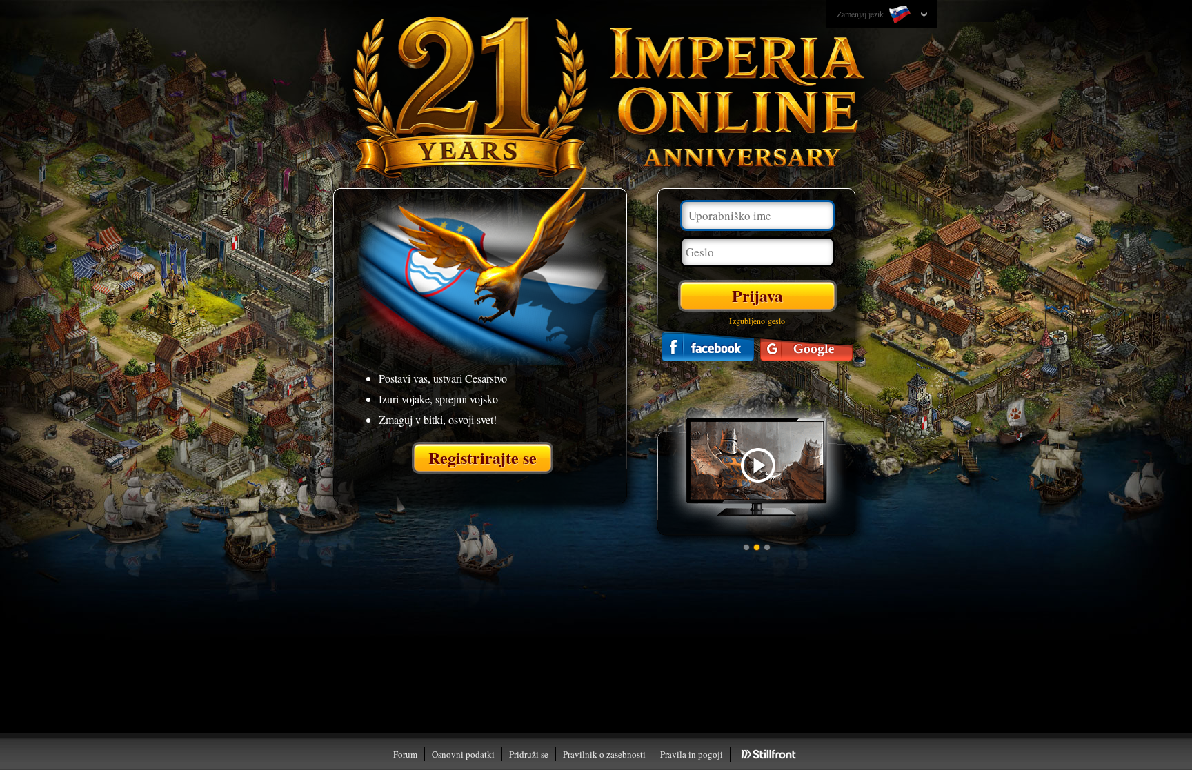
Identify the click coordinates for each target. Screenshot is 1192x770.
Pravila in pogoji (691, 754)
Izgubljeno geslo (757, 320)
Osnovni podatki (463, 754)
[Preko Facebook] (708, 346)
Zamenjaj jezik (861, 13)
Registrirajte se (482, 457)
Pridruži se (528, 754)
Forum (405, 754)
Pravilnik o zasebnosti (604, 754)
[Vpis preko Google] (806, 346)
